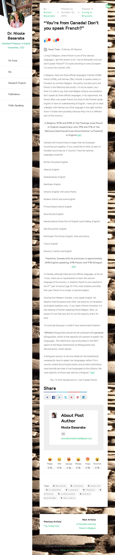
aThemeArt (89, 550)
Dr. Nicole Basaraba (16, 35)
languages (68, 494)
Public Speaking (16, 105)
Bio (10, 71)
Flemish (73, 490)
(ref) (79, 134)
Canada (78, 486)
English (96, 486)
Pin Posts (12, 60)
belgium (61, 486)
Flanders (55, 490)
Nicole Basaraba (73, 427)
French (90, 490)
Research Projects (17, 83)
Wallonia (69, 498)
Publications (14, 94)
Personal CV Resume (70, 550)
